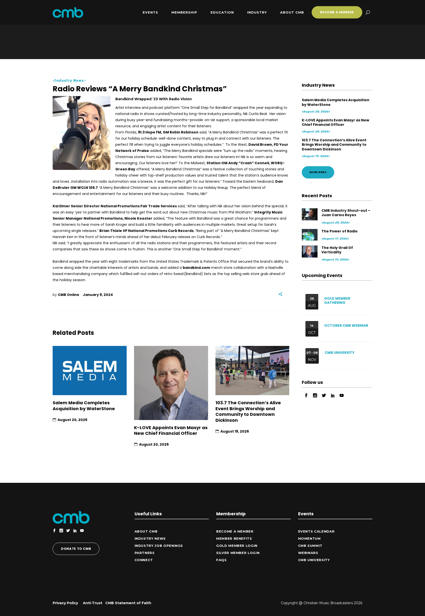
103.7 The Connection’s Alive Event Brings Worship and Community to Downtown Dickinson (248, 411)
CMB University (339, 352)
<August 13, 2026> (335, 259)
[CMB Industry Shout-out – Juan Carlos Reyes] (310, 214)
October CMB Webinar (346, 325)
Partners (145, 553)
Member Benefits (234, 538)
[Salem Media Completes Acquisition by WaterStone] (90, 370)
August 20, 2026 (72, 419)
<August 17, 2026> (335, 238)
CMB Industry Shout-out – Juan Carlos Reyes (345, 212)
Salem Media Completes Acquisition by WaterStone (84, 405)
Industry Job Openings (159, 546)
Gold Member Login (237, 546)
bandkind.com (196, 267)
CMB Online (68, 294)
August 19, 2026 (234, 431)
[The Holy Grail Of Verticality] (310, 251)
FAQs (221, 560)
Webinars (308, 553)
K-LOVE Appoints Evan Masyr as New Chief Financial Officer (171, 430)
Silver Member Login (237, 553)
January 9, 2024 (98, 294)
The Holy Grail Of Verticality (337, 250)
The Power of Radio (339, 231)
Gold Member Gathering (337, 300)
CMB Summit (310, 546)
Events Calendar (316, 531)
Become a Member (235, 531)
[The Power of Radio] (310, 235)
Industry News (69, 81)
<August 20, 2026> (316, 111)
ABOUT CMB (146, 531)
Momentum (309, 538)
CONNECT (144, 560)
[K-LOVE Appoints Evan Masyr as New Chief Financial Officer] (171, 383)
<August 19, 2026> (316, 156)
